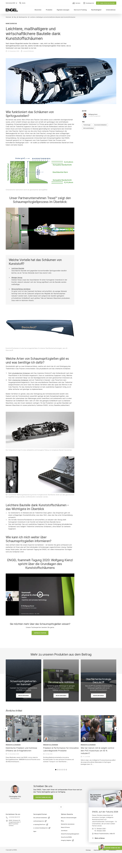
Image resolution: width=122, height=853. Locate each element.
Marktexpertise (23, 17)
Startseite (8, 17)
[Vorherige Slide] (6, 728)
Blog (15, 17)
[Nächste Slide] (116, 728)
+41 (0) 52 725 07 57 (14, 817)
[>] (40, 229)
